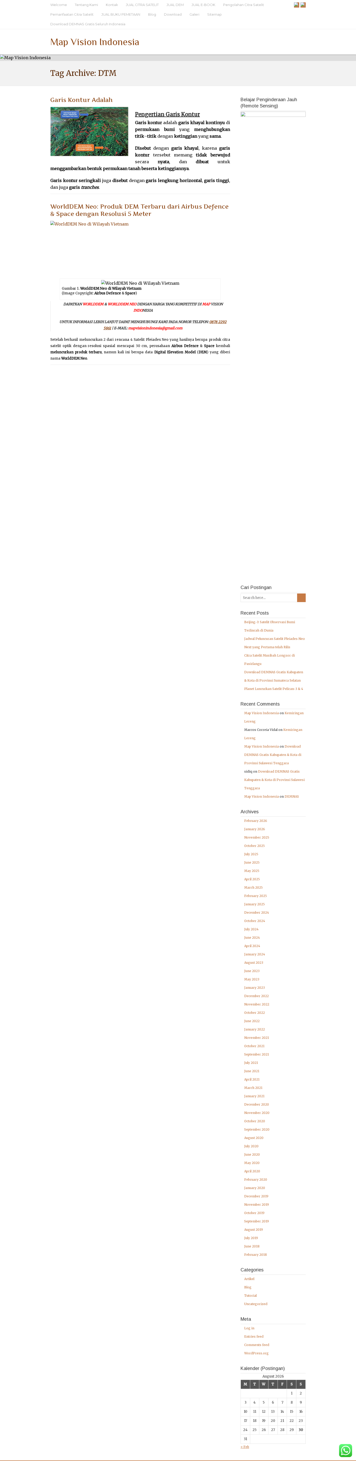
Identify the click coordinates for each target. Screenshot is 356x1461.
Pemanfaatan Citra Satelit (72, 14)
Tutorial (250, 1296)
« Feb (245, 1447)
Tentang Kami (86, 5)
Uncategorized (255, 1304)
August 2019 (253, 1230)
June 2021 (251, 1071)
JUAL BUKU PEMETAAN (120, 14)
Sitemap (214, 14)
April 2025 (252, 879)
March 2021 (253, 1088)
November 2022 (256, 1004)
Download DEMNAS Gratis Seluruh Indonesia (87, 24)
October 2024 (254, 921)
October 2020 (254, 1121)
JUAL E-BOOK (203, 5)
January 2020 (254, 1188)
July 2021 (251, 1063)
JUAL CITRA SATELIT (142, 5)
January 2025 (254, 904)
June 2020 (252, 1154)
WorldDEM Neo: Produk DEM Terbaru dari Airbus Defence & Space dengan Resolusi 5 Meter (139, 210)
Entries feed (253, 1336)
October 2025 (254, 846)
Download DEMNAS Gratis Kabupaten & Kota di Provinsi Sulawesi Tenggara (272, 754)
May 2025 (251, 871)
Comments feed (256, 1345)
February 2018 (255, 1255)
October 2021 (254, 1046)
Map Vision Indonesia (94, 42)
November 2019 (256, 1205)
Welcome (58, 5)
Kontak (112, 5)
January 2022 (254, 1029)
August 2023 (253, 963)
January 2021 (254, 1096)
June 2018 (252, 1246)
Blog (152, 14)
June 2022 (252, 1021)
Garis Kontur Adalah (81, 100)
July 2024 (251, 929)
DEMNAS (292, 796)
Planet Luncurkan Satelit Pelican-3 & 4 (273, 689)
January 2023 (254, 988)
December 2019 (256, 1196)
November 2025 (256, 837)
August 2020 (253, 1138)
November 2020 (256, 1113)
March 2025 (253, 887)
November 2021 (256, 1038)
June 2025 (252, 862)
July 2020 (251, 1146)
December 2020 (256, 1104)
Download (173, 14)
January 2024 (254, 954)
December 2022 (256, 996)
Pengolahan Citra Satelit (243, 5)
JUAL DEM (175, 5)
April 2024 (252, 946)
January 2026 (254, 829)
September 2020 (256, 1129)
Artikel (249, 1279)
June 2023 (252, 971)
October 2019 (254, 1213)
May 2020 (252, 1163)
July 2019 (251, 1238)
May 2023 (251, 979)
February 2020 (255, 1179)
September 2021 (256, 1054)
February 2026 (255, 821)
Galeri (194, 14)
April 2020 (252, 1171)
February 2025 (255, 896)
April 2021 (252, 1079)
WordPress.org (256, 1353)
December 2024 (256, 912)
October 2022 (254, 1013)
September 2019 (256, 1221)
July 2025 (251, 854)
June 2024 (252, 937)
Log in (249, 1328)
